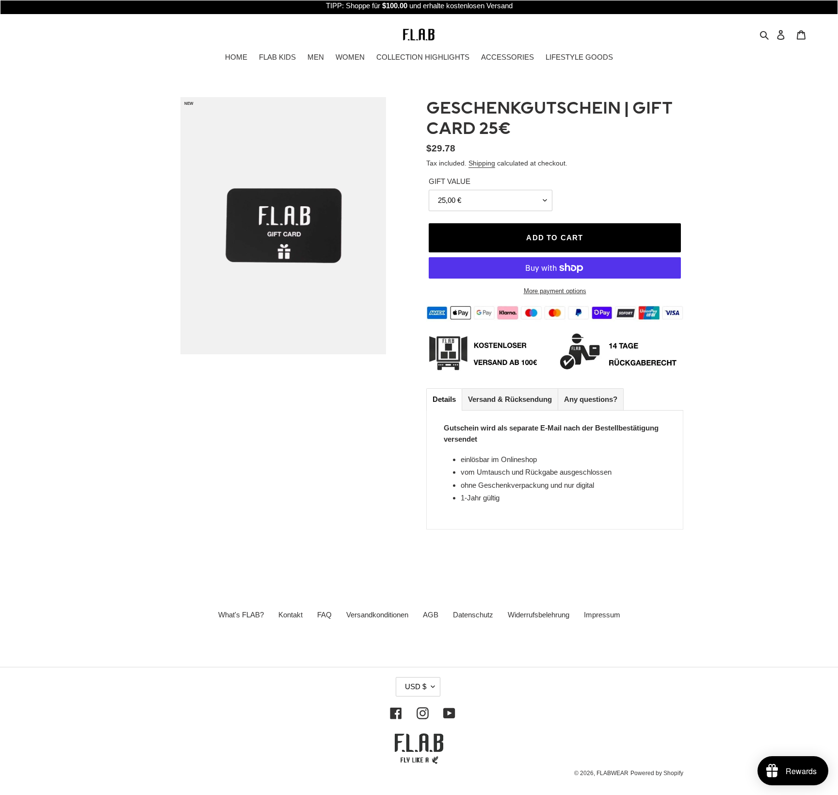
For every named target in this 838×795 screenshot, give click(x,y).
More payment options (555, 291)
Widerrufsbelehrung (538, 615)
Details (444, 399)
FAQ (324, 615)
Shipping (481, 163)
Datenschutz (473, 615)
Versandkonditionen (377, 615)
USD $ (415, 686)
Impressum (602, 615)
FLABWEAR (612, 773)
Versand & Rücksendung (510, 399)
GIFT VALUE (449, 181)
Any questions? (590, 399)
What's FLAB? (241, 615)
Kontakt (290, 615)
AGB (430, 615)
